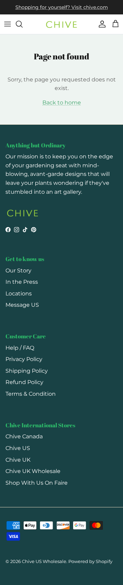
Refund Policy (24, 382)
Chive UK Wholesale (32, 471)
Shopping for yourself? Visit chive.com (61, 7)
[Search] (22, 24)
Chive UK (17, 460)
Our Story (18, 270)
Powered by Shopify (90, 561)
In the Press (21, 282)
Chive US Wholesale (44, 561)
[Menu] (7, 24)
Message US (22, 305)
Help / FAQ (19, 348)
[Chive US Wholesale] (61, 24)
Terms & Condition (30, 394)
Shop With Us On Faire (36, 483)
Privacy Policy (23, 359)
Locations (18, 293)
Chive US (17, 448)
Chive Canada (24, 436)
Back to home (61, 102)
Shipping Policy (26, 371)
